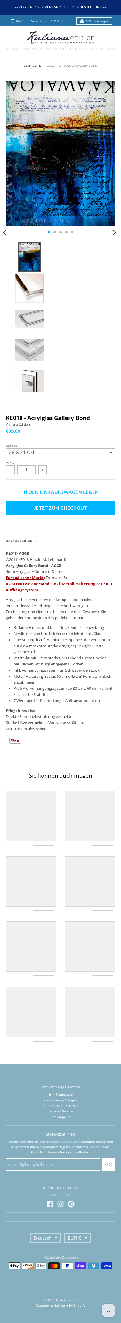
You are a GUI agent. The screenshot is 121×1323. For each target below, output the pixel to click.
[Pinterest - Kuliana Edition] (71, 1204)
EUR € (55, 21)
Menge (10, 463)
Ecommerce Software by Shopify (60, 1305)
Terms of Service (60, 1111)
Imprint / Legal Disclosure (60, 1106)
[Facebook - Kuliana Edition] (49, 1204)
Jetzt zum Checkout (60, 508)
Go (108, 1164)
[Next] (114, 232)
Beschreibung (19, 541)
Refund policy (60, 1117)
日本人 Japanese (60, 1094)
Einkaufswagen (97, 21)
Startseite (32, 66)
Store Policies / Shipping (61, 1100)
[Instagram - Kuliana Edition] (60, 1204)
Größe (11, 446)
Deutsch (36, 21)
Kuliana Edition (18, 424)
